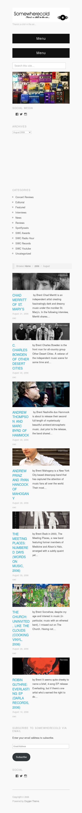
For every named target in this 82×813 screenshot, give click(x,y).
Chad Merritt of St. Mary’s (19, 302)
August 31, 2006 (20, 313)
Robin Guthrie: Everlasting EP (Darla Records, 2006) (21, 693)
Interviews (20, 212)
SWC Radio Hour (24, 238)
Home (28, 266)
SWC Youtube (23, 248)
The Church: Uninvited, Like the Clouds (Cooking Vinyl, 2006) (21, 628)
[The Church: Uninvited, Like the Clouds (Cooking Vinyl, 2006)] (41, 596)
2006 (37, 266)
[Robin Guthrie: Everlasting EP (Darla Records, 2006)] (41, 667)
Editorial (19, 202)
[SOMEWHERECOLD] (41, 13)
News (18, 217)
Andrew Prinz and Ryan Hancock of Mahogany (20, 484)
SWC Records (23, 243)
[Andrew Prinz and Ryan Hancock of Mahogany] (41, 458)
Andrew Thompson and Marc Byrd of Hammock (20, 423)
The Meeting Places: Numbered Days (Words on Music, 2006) (20, 552)
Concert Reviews (24, 197)
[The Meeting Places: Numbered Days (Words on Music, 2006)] (41, 521)
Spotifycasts (22, 228)
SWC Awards (22, 233)
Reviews (19, 223)
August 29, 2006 (20, 439)
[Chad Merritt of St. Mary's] (41, 282)
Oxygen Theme (31, 801)
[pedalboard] (41, 87)
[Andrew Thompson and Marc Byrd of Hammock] (41, 395)
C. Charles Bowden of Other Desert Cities (20, 356)
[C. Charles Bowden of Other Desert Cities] (41, 332)
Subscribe (21, 757)
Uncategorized (23, 253)
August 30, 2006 (20, 372)
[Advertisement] (41, 160)
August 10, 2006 (20, 711)
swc (14, 318)
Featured (20, 207)
